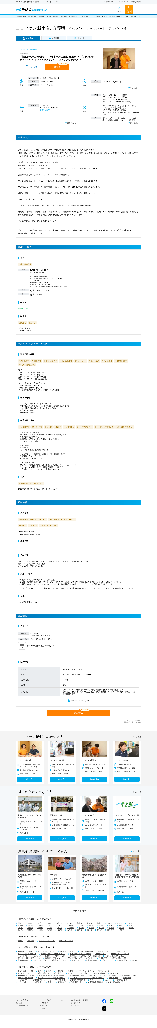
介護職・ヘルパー (59, 16)
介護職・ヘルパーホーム (45, 16)
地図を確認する (46, 110)
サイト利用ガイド (122, 2)
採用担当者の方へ (109, 2)
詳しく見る (134, 88)
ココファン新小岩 (82, 16)
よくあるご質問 (75, 1003)
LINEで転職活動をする (22, 1005)
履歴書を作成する (136, 2)
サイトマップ (75, 1005)
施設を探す (19, 1003)
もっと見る (137, 737)
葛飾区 (74, 16)
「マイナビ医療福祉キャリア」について (52, 1000)
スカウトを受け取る (22, 1000)
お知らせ (43, 1008)
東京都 (68, 16)
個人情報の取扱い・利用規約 (79, 1000)
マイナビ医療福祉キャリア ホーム (26, 16)
